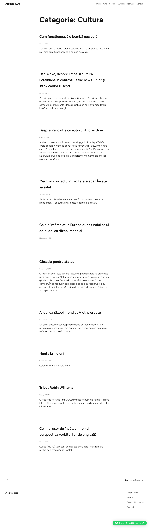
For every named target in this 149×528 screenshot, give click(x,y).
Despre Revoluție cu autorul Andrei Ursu (71, 130)
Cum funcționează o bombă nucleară (68, 36)
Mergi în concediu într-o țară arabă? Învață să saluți (73, 184)
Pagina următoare (134, 480)
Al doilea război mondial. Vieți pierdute (70, 312)
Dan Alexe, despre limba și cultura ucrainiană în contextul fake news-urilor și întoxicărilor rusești (72, 80)
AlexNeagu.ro (12, 3)
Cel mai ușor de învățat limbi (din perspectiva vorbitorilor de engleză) (67, 431)
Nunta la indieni (51, 353)
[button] (130, 523)
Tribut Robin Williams (56, 387)
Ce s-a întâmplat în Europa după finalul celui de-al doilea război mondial (74, 228)
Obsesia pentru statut (56, 262)
